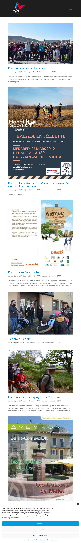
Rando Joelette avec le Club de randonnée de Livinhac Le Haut (38, 185)
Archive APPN (36, 190)
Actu (33, 72)
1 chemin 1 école (19, 339)
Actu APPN (39, 72)
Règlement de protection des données (45, 540)
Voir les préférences (40, 535)
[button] (78, 504)
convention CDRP (50, 72)
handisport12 (15, 72)
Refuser (40, 530)
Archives (45, 190)
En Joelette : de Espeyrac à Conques (34, 397)
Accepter (40, 524)
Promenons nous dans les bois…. (31, 68)
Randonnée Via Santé (23, 272)
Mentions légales (27, 540)
